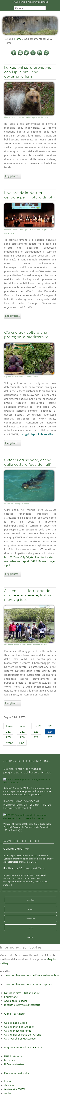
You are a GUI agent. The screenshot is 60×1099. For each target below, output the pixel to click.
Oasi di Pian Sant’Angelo (19, 1026)
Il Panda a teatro (14, 1064)
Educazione (11, 997)
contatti (8, 1093)
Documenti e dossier (16, 1073)
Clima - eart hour (14, 1013)
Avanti (9, 743)
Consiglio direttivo (16, 848)
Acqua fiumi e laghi (15, 1001)
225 (8, 737)
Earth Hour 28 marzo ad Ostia (24, 868)
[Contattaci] (46, 55)
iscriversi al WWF (15, 1089)
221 (8, 731)
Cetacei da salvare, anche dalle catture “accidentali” (28, 462)
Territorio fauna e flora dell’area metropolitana (31, 975)
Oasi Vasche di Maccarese (20, 1038)
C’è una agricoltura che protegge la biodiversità (26, 334)
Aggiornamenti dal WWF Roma (23, 1047)
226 (22, 737)
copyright (30, 900)
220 (50, 726)
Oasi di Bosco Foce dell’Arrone (22, 1034)
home (7, 1081)
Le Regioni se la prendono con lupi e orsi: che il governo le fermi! (27, 71)
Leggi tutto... (12, 176)
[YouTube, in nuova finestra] (33, 55)
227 (36, 737)
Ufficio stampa (13, 1056)
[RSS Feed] (40, 55)
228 (50, 737)
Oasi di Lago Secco (15, 1022)
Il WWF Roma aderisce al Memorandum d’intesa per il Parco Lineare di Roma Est (27, 804)
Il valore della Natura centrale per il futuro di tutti (29, 195)
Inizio (9, 726)
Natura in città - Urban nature (22, 993)
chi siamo (9, 1085)
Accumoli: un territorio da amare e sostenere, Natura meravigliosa (28, 595)
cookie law (30, 918)
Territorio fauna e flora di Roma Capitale (28, 984)
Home (18, 39)
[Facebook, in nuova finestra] (14, 55)
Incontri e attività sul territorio (22, 1005)
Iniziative (9, 1060)
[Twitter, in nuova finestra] (26, 55)
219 (38, 726)
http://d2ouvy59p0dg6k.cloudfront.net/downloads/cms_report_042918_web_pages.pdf (29, 561)
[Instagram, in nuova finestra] (20, 55)
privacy (30, 909)
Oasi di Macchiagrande (17, 1030)
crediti (30, 937)
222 (22, 731)
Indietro (24, 726)
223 (36, 731)
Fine (21, 743)
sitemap (31, 928)
